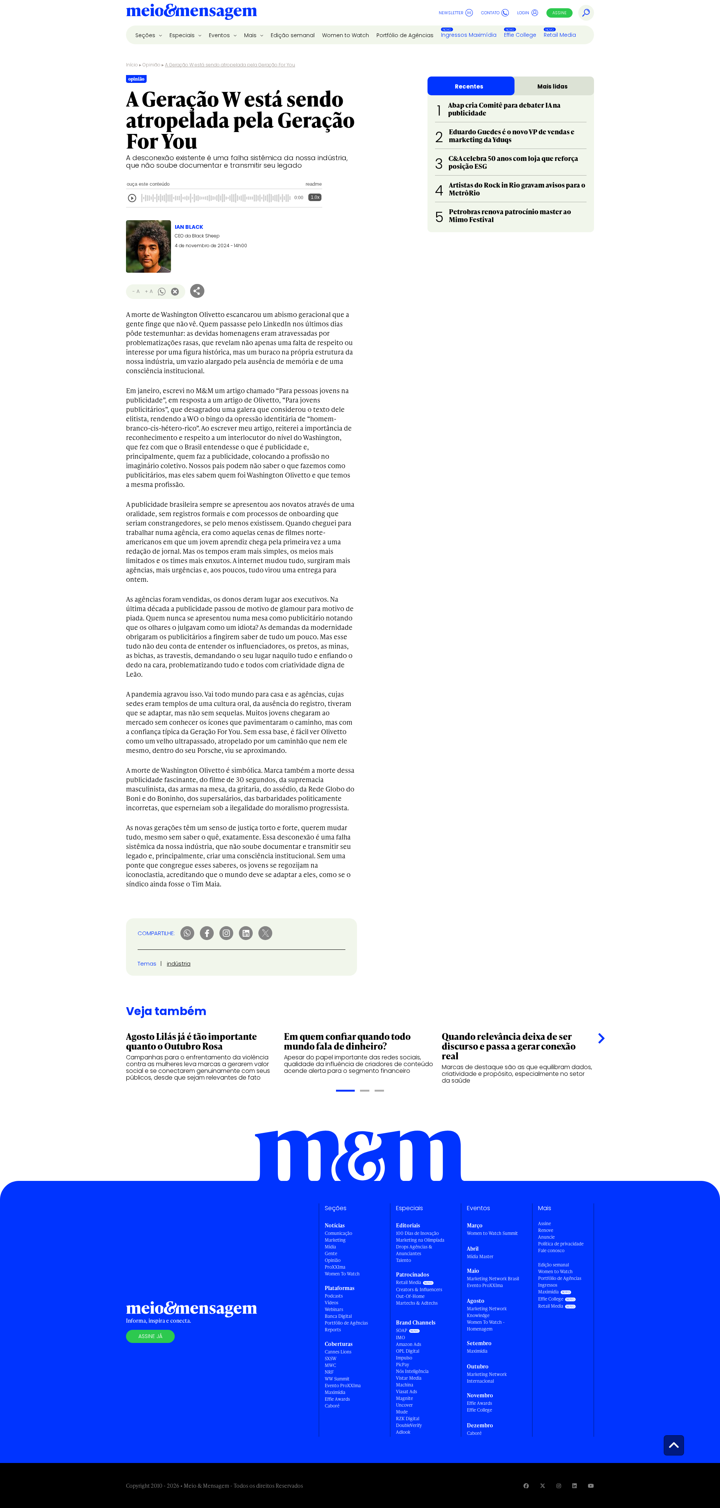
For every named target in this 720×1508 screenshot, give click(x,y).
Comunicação (338, 1233)
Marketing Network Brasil (493, 1278)
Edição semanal (293, 35)
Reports (333, 1329)
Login (523, 13)
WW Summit (337, 1379)
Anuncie (546, 1237)
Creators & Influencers (419, 1289)
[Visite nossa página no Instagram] (558, 1485)
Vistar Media (409, 1378)
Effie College (520, 35)
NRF (329, 1372)
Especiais (183, 35)
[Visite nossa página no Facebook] (526, 1485)
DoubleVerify (409, 1425)
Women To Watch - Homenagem (486, 1325)
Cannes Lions (338, 1352)
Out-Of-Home (410, 1296)
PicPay (402, 1364)
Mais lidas (552, 86)
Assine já (150, 1336)
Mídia (330, 1247)
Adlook (403, 1432)
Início (132, 65)
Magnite (404, 1398)
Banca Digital (338, 1316)
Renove (545, 1230)
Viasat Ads (406, 1391)
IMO (400, 1337)
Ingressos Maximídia (468, 35)
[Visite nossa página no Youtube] (591, 1485)
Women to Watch (345, 35)
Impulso (404, 1358)
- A (136, 291)
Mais (251, 35)
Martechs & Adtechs (417, 1303)
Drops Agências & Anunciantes (414, 1250)
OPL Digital (407, 1351)
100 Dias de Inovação (417, 1233)
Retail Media (560, 35)
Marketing (335, 1240)
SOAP (401, 1330)
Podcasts (334, 1296)
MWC (330, 1365)
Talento (403, 1260)
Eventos (220, 35)
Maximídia (335, 1392)
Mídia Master (480, 1256)
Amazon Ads (408, 1344)
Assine (559, 13)
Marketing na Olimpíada (420, 1240)
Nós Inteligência (412, 1371)
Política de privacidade (561, 1244)
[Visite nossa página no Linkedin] (574, 1485)
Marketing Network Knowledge (487, 1312)
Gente (331, 1253)
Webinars (334, 1309)
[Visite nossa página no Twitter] (542, 1485)
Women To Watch (342, 1274)
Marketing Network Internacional (487, 1377)
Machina (404, 1385)
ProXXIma (335, 1267)
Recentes (469, 86)
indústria (178, 963)
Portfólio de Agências (405, 35)
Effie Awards (337, 1399)
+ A (149, 291)
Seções (146, 35)
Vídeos (331, 1302)
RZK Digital (407, 1418)
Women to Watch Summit (492, 1233)
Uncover (404, 1405)
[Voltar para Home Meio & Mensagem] (191, 13)
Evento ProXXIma (343, 1385)
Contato (490, 13)
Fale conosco (551, 1250)
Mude (402, 1412)
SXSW (330, 1358)
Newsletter (451, 13)
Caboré (332, 1406)
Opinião (151, 65)
